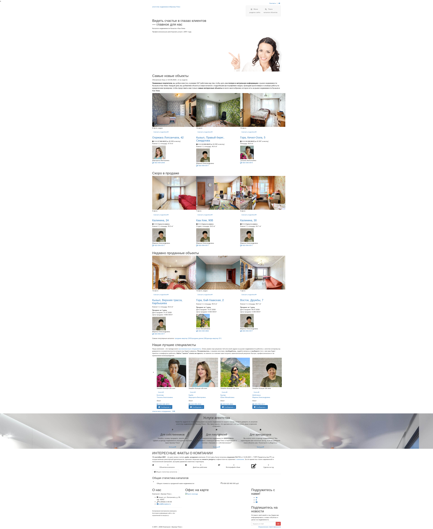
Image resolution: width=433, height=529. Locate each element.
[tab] (165, 471)
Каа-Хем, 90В (204, 220)
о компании (239, 459)
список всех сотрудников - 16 (163, 411)
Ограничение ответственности (269, 527)
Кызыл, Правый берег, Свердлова (210, 138)
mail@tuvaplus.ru (164, 504)
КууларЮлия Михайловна (227, 396)
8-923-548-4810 (247, 162)
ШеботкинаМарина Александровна (261, 396)
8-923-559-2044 (159, 162)
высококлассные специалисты (190, 349)
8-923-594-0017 (203, 165)
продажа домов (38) (199, 338)
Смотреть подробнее (160, 132)
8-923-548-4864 (203, 331)
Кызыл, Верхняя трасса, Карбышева (167, 301)
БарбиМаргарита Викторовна (197, 396)
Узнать (160, 392)
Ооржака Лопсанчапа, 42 (168, 137)
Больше (172, 447)
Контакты (272, 3)
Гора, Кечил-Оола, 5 (252, 137)
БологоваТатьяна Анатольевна (165, 396)
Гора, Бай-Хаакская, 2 (210, 300)
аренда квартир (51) (214, 338)
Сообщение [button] (165, 407)
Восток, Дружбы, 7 (251, 300)
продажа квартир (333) (183, 338)
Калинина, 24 (160, 220)
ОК (278, 524)
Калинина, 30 (248, 220)
